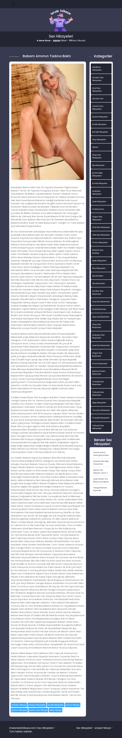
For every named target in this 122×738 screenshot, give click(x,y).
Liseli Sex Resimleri (101, 345)
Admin (56, 40)
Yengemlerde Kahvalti (100, 489)
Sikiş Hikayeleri (99, 402)
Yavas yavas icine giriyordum (101, 453)
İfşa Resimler (98, 165)
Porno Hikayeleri (100, 242)
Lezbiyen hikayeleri (96, 192)
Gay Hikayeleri (99, 139)
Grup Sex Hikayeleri (97, 156)
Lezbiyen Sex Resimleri (98, 336)
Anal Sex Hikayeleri (97, 89)
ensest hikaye (18, 704)
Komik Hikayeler (99, 183)
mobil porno (98, 209)
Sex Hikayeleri (98, 268)
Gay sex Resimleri (100, 317)
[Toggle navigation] (13, 4)
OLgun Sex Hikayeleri (97, 218)
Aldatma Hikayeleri (97, 68)
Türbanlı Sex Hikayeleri (98, 427)
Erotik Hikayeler (99, 124)
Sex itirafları (97, 276)
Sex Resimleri (98, 283)
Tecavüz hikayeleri (101, 410)
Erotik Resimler (99, 309)
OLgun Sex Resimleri (97, 354)
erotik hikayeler (56, 704)
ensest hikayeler (37, 704)
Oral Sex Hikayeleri (101, 227)
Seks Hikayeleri (99, 260)
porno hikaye (73, 704)
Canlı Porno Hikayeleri (97, 107)
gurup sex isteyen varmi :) (100, 471)
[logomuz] (61, 20)
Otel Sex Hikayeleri (101, 235)
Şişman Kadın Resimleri (98, 372)
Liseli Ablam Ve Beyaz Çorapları (101, 480)
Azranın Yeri (97, 98)
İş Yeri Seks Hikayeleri (97, 174)
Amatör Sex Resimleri (97, 292)
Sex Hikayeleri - (85, 728)
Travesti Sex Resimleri (98, 383)
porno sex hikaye (38, 710)
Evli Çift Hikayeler (100, 132)
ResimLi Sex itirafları (97, 251)
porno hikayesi (19, 710)
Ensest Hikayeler (100, 116)
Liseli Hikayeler (99, 201)
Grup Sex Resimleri (96, 325)
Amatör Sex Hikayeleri (97, 79)
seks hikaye (55, 710)
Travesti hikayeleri (101, 418)
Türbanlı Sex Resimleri (98, 393)
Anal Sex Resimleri (101, 301)
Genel (95, 147)
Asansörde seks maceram (101, 462)
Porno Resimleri (99, 363)
